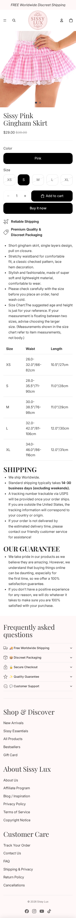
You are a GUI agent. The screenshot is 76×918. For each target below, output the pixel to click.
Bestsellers (11, 747)
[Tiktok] (49, 911)
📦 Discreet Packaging (25, 657)
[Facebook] (26, 911)
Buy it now (38, 208)
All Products (12, 739)
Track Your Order (16, 845)
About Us (10, 780)
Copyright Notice (16, 820)
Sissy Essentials (15, 731)
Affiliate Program (16, 788)
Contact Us (12, 853)
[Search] (14, 20)
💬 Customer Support (24, 686)
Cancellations (14, 885)
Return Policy (13, 877)
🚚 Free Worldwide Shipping (29, 648)
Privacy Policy (14, 804)
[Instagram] (34, 911)
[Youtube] (41, 911)
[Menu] (5, 20)
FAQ (6, 861)
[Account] (61, 20)
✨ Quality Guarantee (24, 676)
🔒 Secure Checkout (23, 667)
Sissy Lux (43, 901)
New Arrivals (13, 723)
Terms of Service (16, 812)
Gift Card (10, 755)
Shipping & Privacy (18, 869)
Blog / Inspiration (16, 796)
